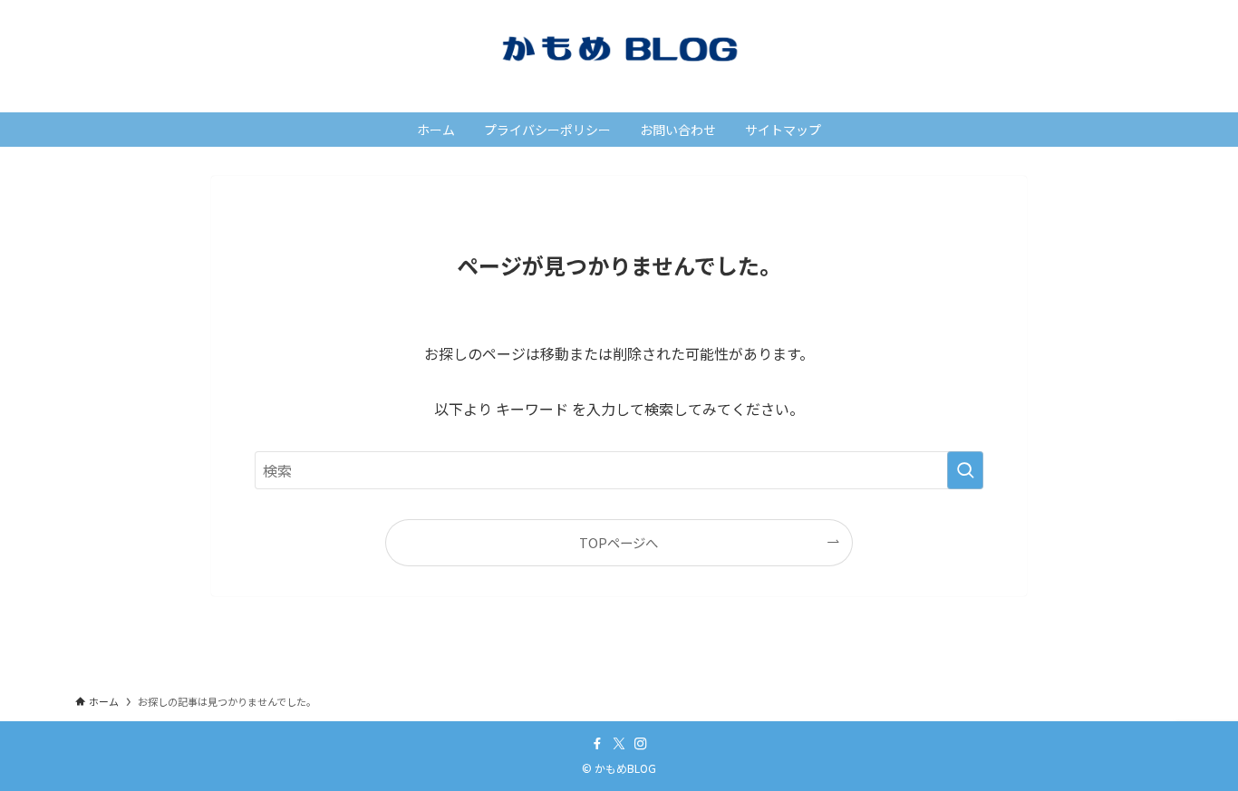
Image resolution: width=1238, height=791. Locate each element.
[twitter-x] (619, 744)
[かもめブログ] (619, 49)
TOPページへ (618, 542)
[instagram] (641, 744)
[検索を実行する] (965, 470)
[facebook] (597, 744)
